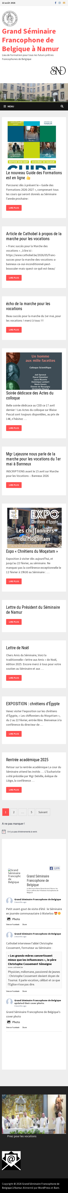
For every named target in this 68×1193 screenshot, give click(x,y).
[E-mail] (64, 2)
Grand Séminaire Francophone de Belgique (37, 899)
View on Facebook (12, 924)
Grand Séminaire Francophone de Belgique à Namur (30, 39)
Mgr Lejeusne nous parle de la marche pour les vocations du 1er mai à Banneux (33, 459)
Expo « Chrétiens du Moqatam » (32, 551)
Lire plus (15, 208)
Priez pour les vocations (21, 1136)
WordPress (44, 1187)
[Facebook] (56, 2)
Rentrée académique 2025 (27, 759)
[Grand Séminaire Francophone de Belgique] (14, 876)
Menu (11, 106)
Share (24, 924)
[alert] (34, 832)
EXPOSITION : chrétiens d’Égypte (33, 703)
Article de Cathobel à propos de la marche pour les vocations (34, 236)
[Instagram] (60, 2)
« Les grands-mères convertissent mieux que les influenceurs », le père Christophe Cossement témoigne (32, 960)
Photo (16, 919)
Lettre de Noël (17, 647)
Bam (56, 1187)
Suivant (43, 812)
